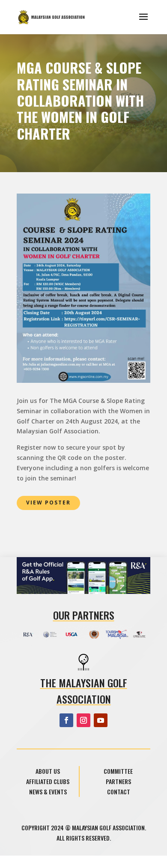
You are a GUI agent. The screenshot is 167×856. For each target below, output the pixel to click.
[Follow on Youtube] (100, 720)
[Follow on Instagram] (83, 720)
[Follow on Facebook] (66, 720)
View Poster (48, 502)
